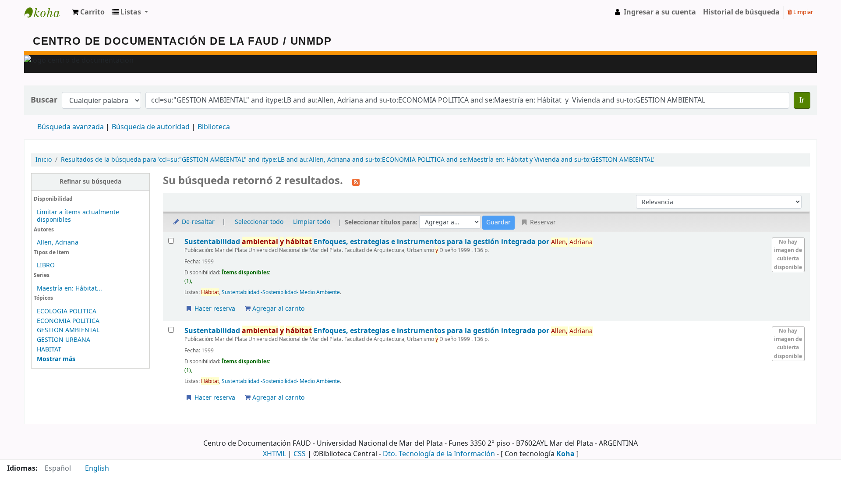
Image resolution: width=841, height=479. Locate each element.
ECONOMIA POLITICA (68, 321)
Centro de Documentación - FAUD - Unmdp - (46, 12)
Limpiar (802, 12)
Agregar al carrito (277, 308)
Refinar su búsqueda (90, 181)
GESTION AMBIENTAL (68, 330)
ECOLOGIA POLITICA (66, 311)
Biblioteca (214, 127)
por (367, 242)
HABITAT (49, 349)
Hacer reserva (214, 308)
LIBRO (46, 265)
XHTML (274, 454)
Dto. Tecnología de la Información (439, 454)
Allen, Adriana (57, 242)
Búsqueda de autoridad (151, 127)
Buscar (44, 100)
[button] (88, 12)
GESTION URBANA (63, 339)
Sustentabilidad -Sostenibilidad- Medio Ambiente (281, 292)
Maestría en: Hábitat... (69, 288)
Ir (802, 100)
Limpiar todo (311, 222)
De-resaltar (197, 222)
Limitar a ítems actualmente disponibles (78, 216)
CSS (299, 454)
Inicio (43, 159)
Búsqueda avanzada (70, 127)
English (97, 468)
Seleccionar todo (259, 222)
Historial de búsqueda (741, 12)
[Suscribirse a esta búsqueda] (356, 181)
